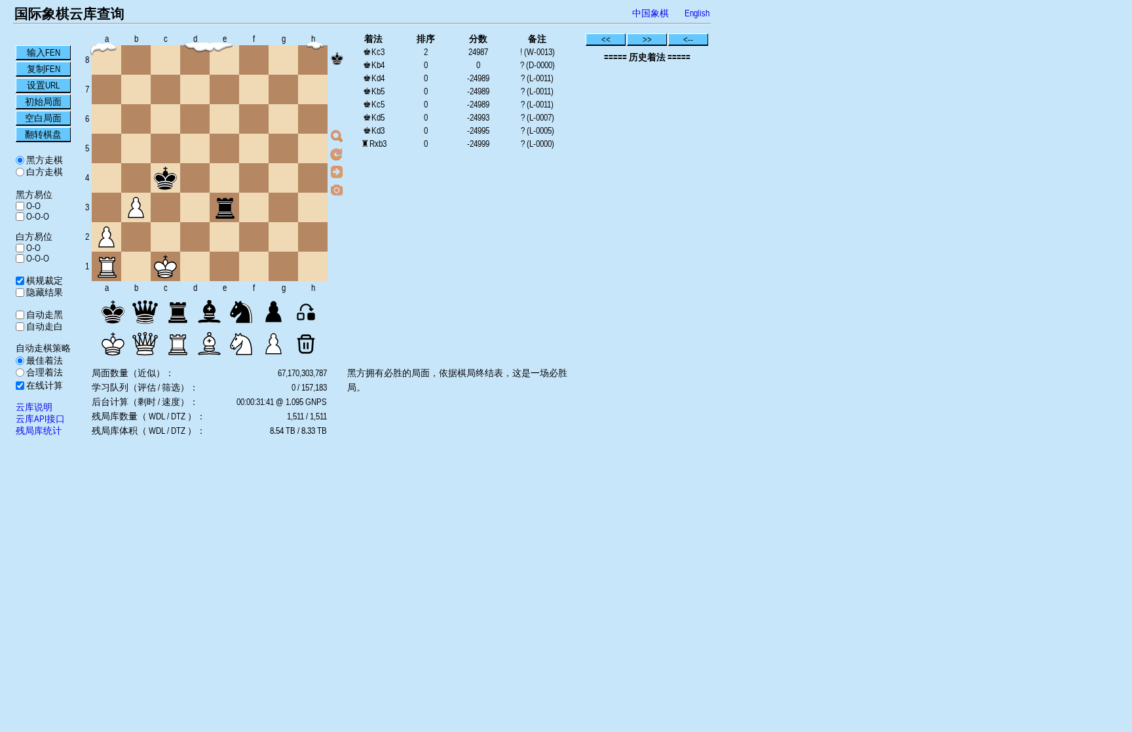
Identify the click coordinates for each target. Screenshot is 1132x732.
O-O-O (36, 216)
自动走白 (43, 326)
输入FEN (43, 52)
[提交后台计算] (337, 136)
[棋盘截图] (337, 189)
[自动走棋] (337, 172)
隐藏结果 (43, 292)
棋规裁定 (43, 280)
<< (606, 39)
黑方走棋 (43, 160)
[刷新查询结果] (337, 154)
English (697, 13)
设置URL (43, 85)
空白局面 (43, 118)
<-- (688, 39)
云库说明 (34, 407)
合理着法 (43, 372)
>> (647, 39)
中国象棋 (650, 13)
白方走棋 (43, 171)
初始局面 (43, 101)
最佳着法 (43, 360)
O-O (32, 206)
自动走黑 (43, 314)
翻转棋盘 (43, 134)
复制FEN (43, 69)
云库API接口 (40, 419)
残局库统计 (39, 430)
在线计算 (43, 385)
